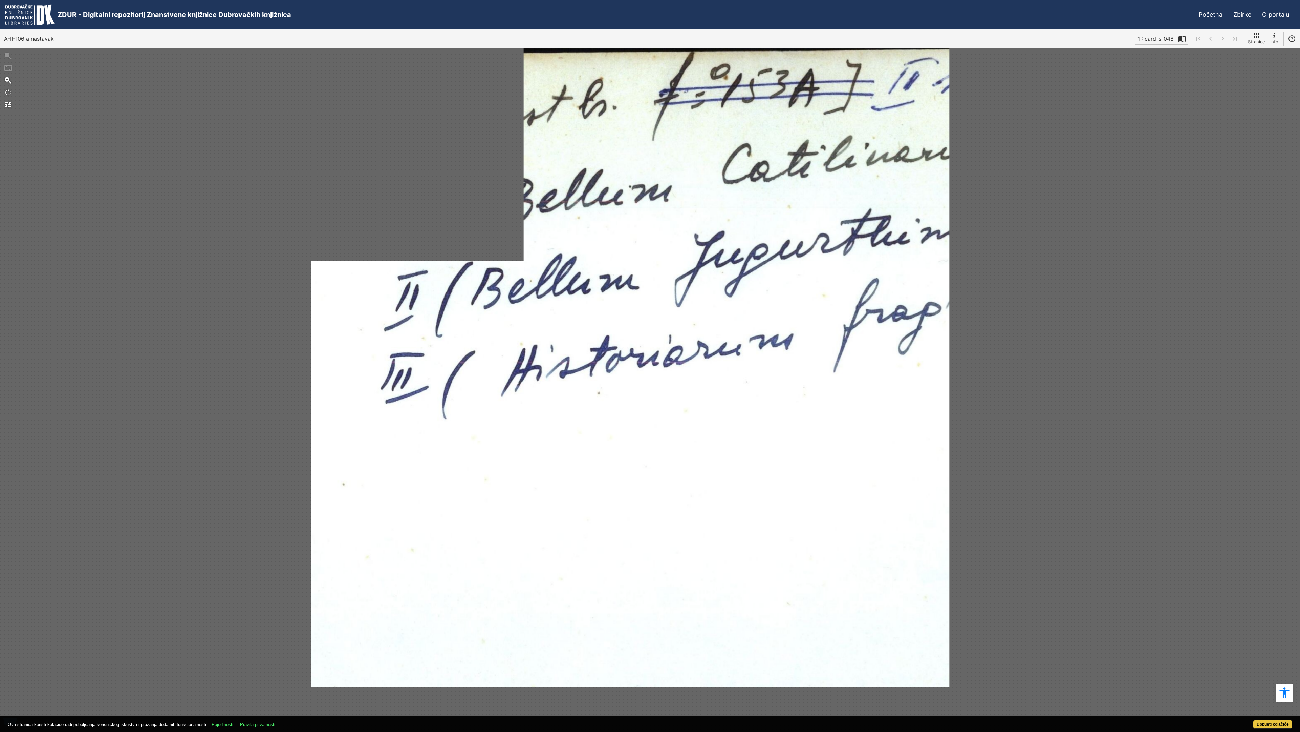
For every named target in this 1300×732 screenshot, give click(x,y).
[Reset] (8, 68)
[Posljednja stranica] (1235, 39)
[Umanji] (8, 80)
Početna (1210, 14)
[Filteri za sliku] (8, 105)
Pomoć (1292, 39)
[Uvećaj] (8, 56)
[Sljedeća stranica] (1223, 39)
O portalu (1275, 14)
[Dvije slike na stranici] (1182, 39)
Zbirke (1242, 14)
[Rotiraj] (8, 92)
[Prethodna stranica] (1211, 39)
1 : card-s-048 (1156, 38)
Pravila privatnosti (257, 724)
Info (1274, 41)
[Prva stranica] (1198, 39)
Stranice (1256, 41)
